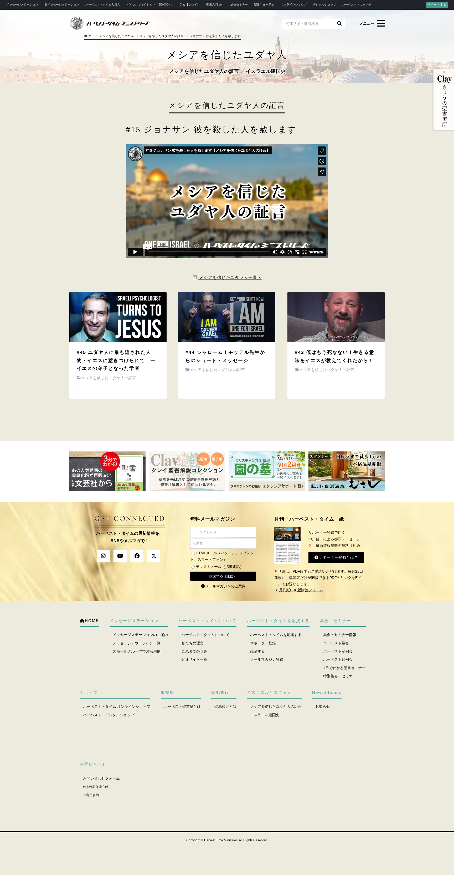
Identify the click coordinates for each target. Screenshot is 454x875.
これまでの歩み (194, 651)
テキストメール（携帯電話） (220, 566)
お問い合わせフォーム (101, 778)
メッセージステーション (22, 4)
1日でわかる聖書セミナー (344, 668)
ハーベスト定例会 (338, 651)
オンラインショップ (294, 4)
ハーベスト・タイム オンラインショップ (116, 706)
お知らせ (322, 706)
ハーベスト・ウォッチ (356, 4)
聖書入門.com (215, 4)
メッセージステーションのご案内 (140, 635)
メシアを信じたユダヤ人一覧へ (230, 277)
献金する (257, 651)
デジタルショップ (324, 4)
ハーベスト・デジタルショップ (109, 715)
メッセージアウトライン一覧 (137, 643)
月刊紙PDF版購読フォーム (301, 590)
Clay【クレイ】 (190, 4)
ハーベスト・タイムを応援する (276, 635)
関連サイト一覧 (194, 659)
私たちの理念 (193, 643)
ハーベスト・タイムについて (205, 635)
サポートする (436, 5)
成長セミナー (239, 4)
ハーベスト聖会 (336, 643)
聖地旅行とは (225, 706)
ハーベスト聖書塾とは (182, 706)
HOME (88, 36)
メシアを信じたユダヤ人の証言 (204, 71)
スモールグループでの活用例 (137, 651)
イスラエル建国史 (266, 71)
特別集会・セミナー (339, 676)
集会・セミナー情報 (339, 635)
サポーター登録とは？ (338, 557)
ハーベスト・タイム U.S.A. (102, 4)
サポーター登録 (263, 643)
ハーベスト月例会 (338, 659)
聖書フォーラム (264, 4)
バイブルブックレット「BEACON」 (150, 4)
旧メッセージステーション (61, 4)
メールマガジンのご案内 (225, 586)
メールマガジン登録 (266, 659)
